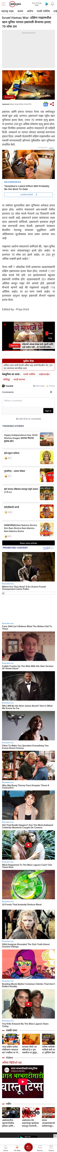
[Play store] (47, 4)
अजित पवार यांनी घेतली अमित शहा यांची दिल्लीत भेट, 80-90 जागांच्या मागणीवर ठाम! (28, 367)
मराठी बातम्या (19, 379)
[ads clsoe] (55, 1136)
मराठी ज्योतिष (43, 11)
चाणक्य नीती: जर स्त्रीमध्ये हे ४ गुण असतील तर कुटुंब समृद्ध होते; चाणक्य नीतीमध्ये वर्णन (30, 1049)
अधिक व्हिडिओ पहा (12, 1062)
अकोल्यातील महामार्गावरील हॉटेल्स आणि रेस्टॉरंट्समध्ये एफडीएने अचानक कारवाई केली (9, 1123)
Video (9, 1057)
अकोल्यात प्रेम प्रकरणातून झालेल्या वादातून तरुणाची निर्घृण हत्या (30, 1123)
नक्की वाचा (11, 1030)
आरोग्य (30, 11)
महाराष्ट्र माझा (7, 11)
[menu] (4, 4)
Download (9, 97)
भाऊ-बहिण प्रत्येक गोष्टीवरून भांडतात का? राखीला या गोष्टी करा (11, 1049)
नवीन (8, 1104)
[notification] (52, 4)
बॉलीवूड (6, 379)
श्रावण (20, 11)
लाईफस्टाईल (44, 374)
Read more (14, 346)
